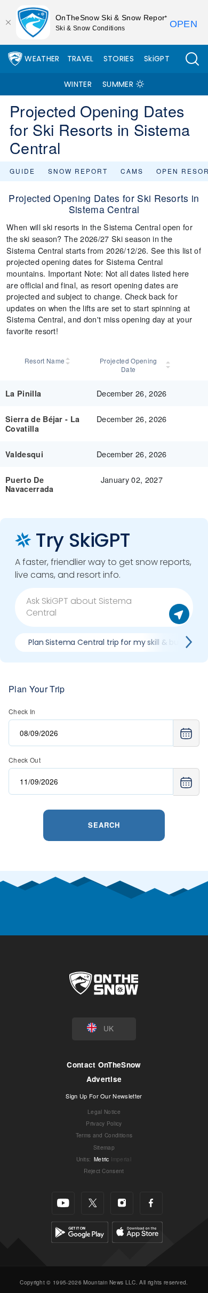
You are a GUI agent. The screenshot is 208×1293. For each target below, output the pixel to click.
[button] (192, 59)
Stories (118, 58)
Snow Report (78, 170)
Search (104, 825)
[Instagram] (121, 1203)
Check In (22, 711)
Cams (132, 170)
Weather (42, 58)
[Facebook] (151, 1203)
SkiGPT (157, 58)
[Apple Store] (137, 1230)
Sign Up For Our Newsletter (104, 1096)
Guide (22, 170)
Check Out (25, 759)
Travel (80, 58)
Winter (78, 84)
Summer (117, 84)
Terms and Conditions (104, 1135)
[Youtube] (63, 1203)
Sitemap (104, 1147)
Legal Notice (104, 1112)
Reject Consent (104, 1171)
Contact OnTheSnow (104, 1065)
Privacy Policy (104, 1123)
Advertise (104, 1079)
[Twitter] (92, 1203)
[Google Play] (79, 1230)
